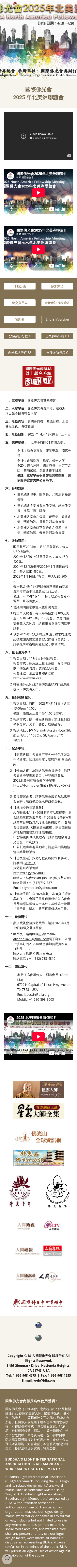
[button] (4, 5)
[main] (38, 93)
